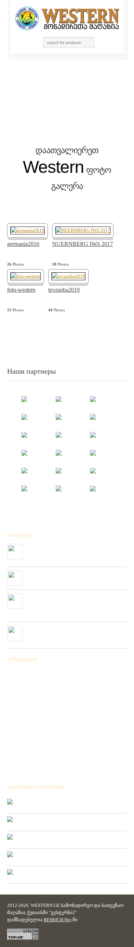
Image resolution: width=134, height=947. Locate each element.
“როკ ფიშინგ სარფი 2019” (54, 573)
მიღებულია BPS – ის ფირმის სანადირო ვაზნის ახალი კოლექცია (73, 549)
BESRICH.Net (57, 919)
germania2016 (23, 244)
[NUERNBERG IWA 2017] (82, 230)
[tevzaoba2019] (68, 275)
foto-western (21, 290)
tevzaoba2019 (64, 290)
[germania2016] (27, 230)
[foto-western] (25, 275)
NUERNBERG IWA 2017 (82, 244)
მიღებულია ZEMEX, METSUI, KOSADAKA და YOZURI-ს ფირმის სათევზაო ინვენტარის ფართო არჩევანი (72, 602)
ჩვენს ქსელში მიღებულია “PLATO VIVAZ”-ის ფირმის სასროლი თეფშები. (73, 631)
